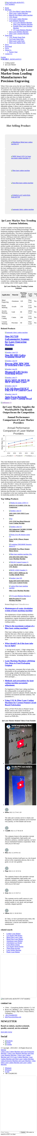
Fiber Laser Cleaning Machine (19, 33)
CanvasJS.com (32, 456)
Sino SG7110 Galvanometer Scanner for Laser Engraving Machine (17, 340)
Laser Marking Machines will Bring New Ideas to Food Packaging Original (20, 663)
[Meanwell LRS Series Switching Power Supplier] (11, 369)
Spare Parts (8, 35)
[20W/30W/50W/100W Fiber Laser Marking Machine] (20, 554)
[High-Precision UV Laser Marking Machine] (20, 596)
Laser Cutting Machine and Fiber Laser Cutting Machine (17, 1058)
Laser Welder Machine (13, 950)
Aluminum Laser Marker (14, 941)
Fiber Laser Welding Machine (18, 32)
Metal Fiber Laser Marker (14, 939)
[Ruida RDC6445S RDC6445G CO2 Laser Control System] (15, 578)
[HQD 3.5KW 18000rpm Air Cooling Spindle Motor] (18, 570)
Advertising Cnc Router (14, 943)
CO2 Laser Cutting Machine (18, 19)
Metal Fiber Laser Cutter (14, 937)
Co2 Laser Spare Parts (16, 39)
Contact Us (8, 54)
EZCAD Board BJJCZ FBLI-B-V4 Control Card (18, 389)
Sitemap (3, 1050)
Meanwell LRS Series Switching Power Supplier (16, 374)
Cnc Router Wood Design (14, 946)
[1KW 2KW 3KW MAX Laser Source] (15, 511)
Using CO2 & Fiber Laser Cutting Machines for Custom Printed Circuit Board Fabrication (20, 702)
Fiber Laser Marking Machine (23, 24)
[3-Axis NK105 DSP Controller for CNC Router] (18, 562)
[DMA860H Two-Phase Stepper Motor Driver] (20, 546)
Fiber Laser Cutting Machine (18, 13)
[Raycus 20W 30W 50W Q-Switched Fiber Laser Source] (11, 361)
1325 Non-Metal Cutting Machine (20, 11)
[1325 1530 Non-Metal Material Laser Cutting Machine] (10, 519)
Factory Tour (13, 52)
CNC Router (13, 17)
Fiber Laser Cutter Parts (16, 41)
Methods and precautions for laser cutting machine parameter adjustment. (19, 683)
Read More (8, 349)
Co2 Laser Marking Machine (22, 22)
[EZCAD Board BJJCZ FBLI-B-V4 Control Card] (11, 386)
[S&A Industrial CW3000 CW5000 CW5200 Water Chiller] (15, 527)
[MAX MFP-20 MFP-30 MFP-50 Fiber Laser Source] (11, 377)
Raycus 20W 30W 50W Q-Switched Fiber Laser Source (17, 365)
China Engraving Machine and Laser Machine (16, 1061)
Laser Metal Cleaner (13, 945)
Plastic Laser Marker (13, 952)
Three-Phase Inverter (13, 948)
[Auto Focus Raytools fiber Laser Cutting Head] (11, 394)
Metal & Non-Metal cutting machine (21, 15)
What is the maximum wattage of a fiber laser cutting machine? (19, 627)
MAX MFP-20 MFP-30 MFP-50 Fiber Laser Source (17, 382)
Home (7, 8)
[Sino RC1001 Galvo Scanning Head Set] (11, 352)
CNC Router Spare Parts (17, 37)
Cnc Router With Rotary (14, 935)
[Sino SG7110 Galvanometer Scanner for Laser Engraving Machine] (16, 332)
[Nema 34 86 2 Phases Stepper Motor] (20, 536)
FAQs (7, 48)
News (7, 44)
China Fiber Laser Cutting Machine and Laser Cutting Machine (18, 1062)
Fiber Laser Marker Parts (17, 43)
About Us (8, 50)
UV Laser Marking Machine (22, 30)
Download (8, 46)
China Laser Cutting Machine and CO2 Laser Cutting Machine (15, 1056)
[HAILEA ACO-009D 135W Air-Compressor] (18, 503)
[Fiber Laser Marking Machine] (20, 588)
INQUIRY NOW (6, 1032)
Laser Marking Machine (17, 21)
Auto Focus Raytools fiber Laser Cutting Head (18, 398)
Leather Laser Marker (13, 933)
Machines (8, 10)
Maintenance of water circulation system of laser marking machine (19, 609)
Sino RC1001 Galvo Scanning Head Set (15, 356)
